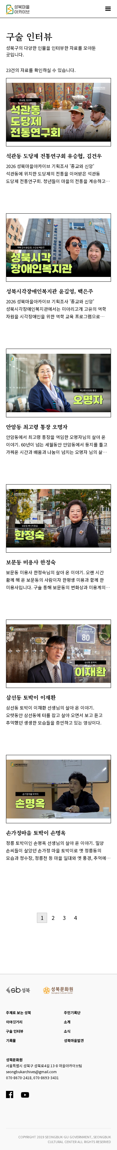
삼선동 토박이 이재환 (31, 697)
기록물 (11, 1040)
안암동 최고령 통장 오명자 (37, 427)
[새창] (18, 989)
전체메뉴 (108, 8)
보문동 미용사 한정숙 (31, 562)
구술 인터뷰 (14, 1031)
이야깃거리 (14, 1021)
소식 (67, 1031)
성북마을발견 (74, 1040)
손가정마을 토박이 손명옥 (36, 832)
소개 (67, 1021)
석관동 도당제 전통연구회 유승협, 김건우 (54, 156)
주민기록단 (72, 1012)
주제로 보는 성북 (18, 1012)
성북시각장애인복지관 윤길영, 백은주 (49, 291)
